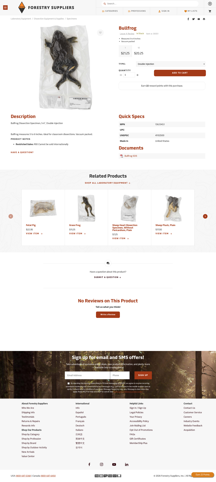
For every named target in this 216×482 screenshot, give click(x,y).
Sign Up (143, 375)
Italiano (79, 430)
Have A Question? (22, 153)
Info (78, 407)
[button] (10, 216)
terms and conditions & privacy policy (128, 392)
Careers (188, 416)
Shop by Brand (29, 443)
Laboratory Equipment (21, 18)
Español (80, 412)
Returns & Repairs (31, 421)
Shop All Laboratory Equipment (106, 183)
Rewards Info (28, 425)
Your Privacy (136, 416)
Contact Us (189, 407)
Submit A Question (106, 278)
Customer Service (193, 412)
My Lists (192, 11)
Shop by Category (31, 434)
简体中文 (80, 438)
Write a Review (107, 315)
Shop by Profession (31, 438)
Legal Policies (136, 412)
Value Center (28, 456)
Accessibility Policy (139, 421)
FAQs (132, 434)
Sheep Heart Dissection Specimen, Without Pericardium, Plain (124, 228)
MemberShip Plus (138, 443)
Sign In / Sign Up (138, 407)
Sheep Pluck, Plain (165, 225)
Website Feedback (193, 425)
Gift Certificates (138, 438)
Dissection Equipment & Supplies (49, 18)
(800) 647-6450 (48, 475)
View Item (33, 234)
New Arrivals (28, 451)
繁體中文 (80, 443)
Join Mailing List (138, 425)
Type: (122, 64)
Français (80, 421)
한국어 (79, 447)
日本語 (79, 434)
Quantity (125, 71)
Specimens (72, 18)
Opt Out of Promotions (141, 430)
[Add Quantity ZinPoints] (138, 75)
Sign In (166, 11)
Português (81, 416)
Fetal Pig (31, 225)
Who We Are (28, 407)
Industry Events (191, 421)
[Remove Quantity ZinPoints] (121, 75)
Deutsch (80, 425)
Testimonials (28, 416)
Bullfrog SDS (130, 155)
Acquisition (189, 430)
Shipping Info (28, 412)
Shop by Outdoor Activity (34, 447)
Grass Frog (74, 225)
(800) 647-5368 (23, 475)
